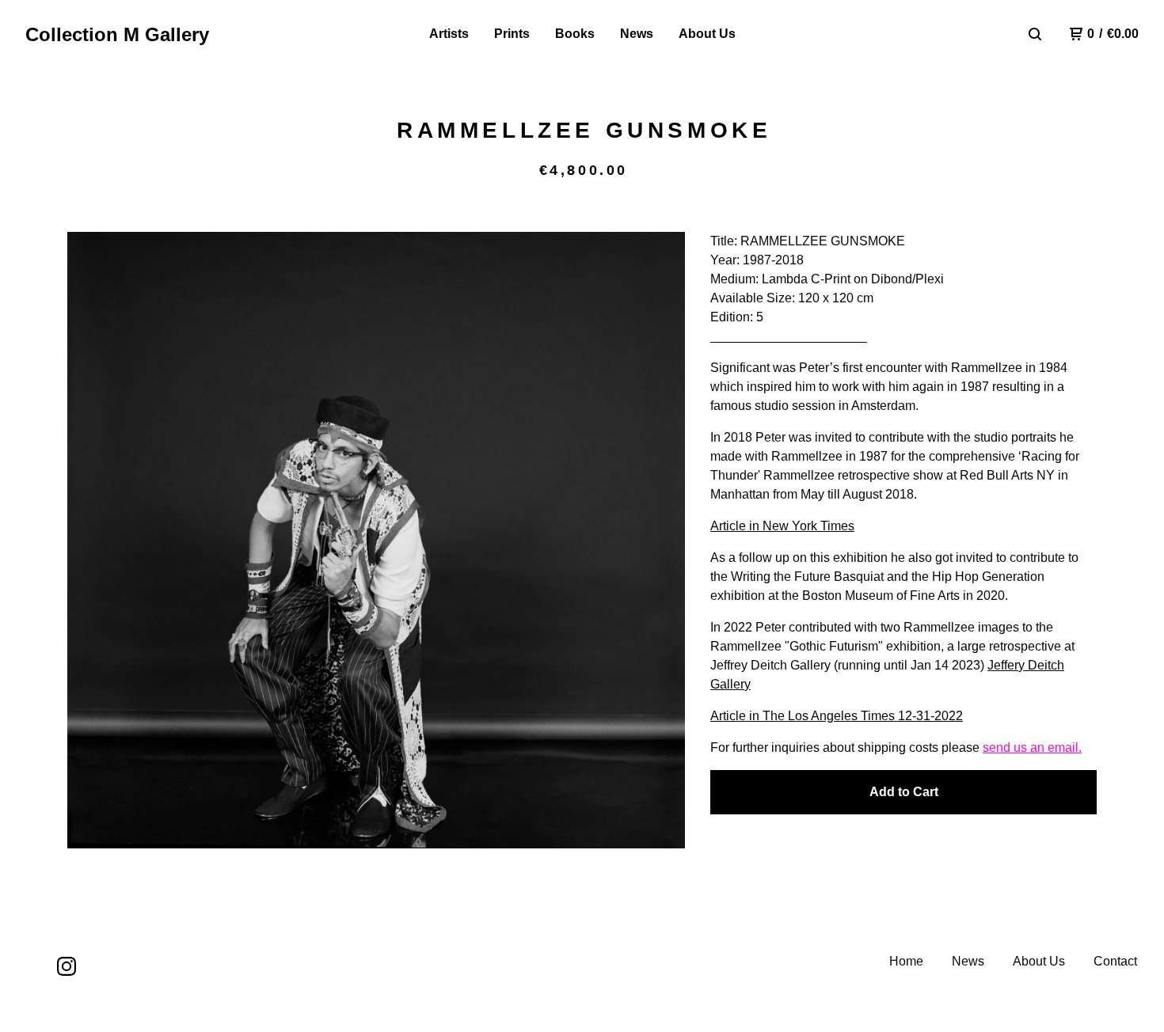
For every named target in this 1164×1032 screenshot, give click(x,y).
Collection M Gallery (117, 34)
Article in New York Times (782, 526)
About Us (707, 33)
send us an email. (1032, 747)
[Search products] (1034, 34)
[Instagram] (66, 966)
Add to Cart (903, 792)
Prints (512, 33)
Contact (1115, 961)
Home (906, 961)
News (636, 33)
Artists (449, 33)
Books (575, 33)
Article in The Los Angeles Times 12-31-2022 (836, 716)
